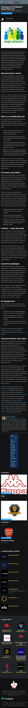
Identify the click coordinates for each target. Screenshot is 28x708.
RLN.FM (3, 410)
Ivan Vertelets (10, 18)
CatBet (10, 587)
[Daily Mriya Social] (14, 2)
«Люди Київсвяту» (20, 332)
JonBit (9, 571)
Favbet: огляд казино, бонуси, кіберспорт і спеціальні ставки (21, 657)
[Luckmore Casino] (4, 585)
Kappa (3, 496)
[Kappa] (14, 484)
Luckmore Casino (12, 579)
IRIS (9, 604)
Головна (2, 10)
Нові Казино (11, 702)
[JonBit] (4, 576)
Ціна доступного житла (13, 442)
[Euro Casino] (4, 601)
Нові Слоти (4, 705)
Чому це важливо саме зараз (13, 465)
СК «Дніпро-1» (5, 522)
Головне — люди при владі (13, 454)
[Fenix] (4, 559)
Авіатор (13, 703)
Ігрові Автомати (5, 702)
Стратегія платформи (13, 457)
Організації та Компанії (6, 13)
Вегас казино (21, 630)
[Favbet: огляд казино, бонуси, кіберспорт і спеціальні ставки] (21, 654)
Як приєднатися (13, 460)
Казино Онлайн (19, 702)
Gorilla (21, 670)
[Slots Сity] (7, 654)
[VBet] (7, 669)
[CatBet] (4, 593)
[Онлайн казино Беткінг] (7, 641)
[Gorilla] (21, 669)
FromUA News (4, 390)
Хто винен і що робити (13, 450)
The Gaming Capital (16, 400)
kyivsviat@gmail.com (10, 330)
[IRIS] (4, 610)
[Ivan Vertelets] (4, 420)
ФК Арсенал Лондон (7, 540)
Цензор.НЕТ (23, 394)
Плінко (25, 702)
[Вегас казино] (21, 628)
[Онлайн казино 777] (7, 628)
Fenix (9, 554)
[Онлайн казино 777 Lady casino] (21, 637)
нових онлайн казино (10, 404)
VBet (7, 670)
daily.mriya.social (20, 417)
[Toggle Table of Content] (15, 438)
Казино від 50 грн (20, 703)
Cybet (9, 562)
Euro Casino (11, 596)
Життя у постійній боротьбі (13, 446)
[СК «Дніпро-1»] (14, 510)
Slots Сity (7, 656)
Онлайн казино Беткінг (7, 642)
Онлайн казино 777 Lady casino (21, 643)
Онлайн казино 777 (7, 630)
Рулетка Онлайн (7, 703)
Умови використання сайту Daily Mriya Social (17, 705)
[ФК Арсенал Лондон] (14, 533)
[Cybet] (4, 568)
